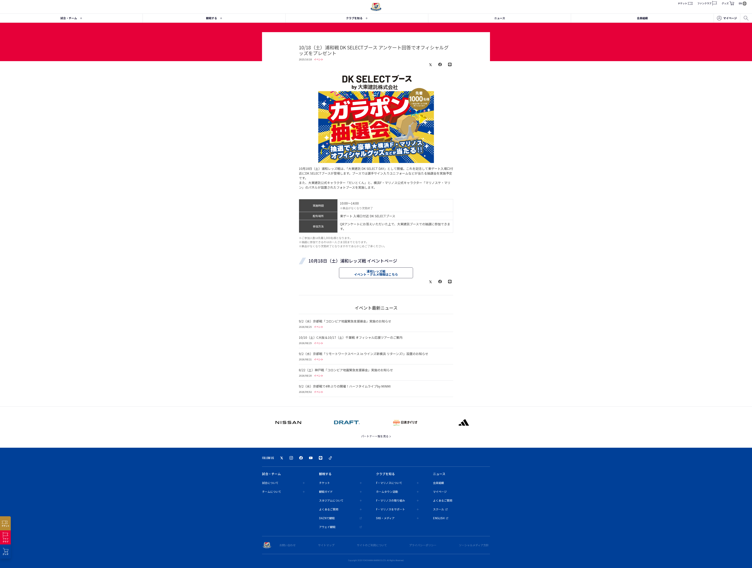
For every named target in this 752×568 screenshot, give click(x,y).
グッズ (725, 3)
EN (740, 3)
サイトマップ (326, 545)
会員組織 (642, 18)
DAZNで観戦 (327, 518)
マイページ (730, 18)
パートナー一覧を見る (375, 436)
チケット (682, 3)
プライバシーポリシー (423, 545)
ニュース (499, 18)
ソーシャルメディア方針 (474, 545)
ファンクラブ (704, 3)
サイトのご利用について (372, 545)
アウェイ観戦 (327, 527)
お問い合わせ (287, 545)
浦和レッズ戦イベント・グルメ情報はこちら (376, 273)
